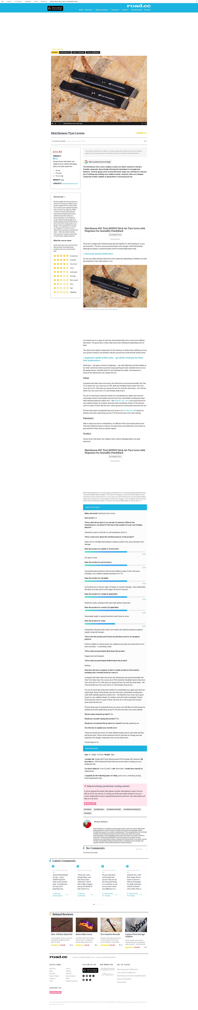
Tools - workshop (93, 52)
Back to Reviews (57, 49)
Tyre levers (87, 813)
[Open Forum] (129, 10)
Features (52, 978)
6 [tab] (102, 904)
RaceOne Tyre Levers (122, 401)
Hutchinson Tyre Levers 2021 (132, 809)
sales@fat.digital (140, 976)
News (51, 971)
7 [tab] (104, 904)
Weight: (57, 180)
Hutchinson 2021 (99, 809)
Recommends (70, 976)
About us (53, 968)
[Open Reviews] (93, 10)
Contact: (57, 183)
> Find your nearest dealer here (98, 254)
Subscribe (91, 803)
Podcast (69, 973)
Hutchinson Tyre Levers (114, 809)
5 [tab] (100, 904)
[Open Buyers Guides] (109, 10)
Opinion (68, 971)
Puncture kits (65, 52)
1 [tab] (93, 904)
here (140, 501)
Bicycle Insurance (72, 981)
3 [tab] (97, 904)
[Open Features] (120, 10)
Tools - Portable (78, 52)
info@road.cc (133, 969)
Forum (68, 968)
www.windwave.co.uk (70, 184)
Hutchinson (87, 809)
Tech (51, 981)
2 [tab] (95, 904)
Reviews (52, 973)
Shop (68, 978)
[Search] (2, 1)
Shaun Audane (101, 822)
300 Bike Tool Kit (129, 411)
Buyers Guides (54, 976)
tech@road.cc (131, 972)
